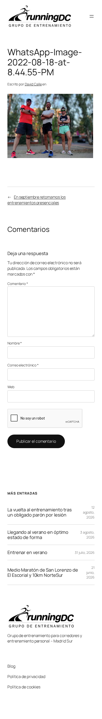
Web (10, 386)
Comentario (17, 283)
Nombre (14, 343)
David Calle (33, 84)
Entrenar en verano (27, 552)
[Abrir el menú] (92, 16)
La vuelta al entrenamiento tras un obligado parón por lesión (39, 512)
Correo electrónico (23, 365)
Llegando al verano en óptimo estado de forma (37, 535)
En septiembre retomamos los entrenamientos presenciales (36, 199)
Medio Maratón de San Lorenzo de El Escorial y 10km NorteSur (42, 572)
